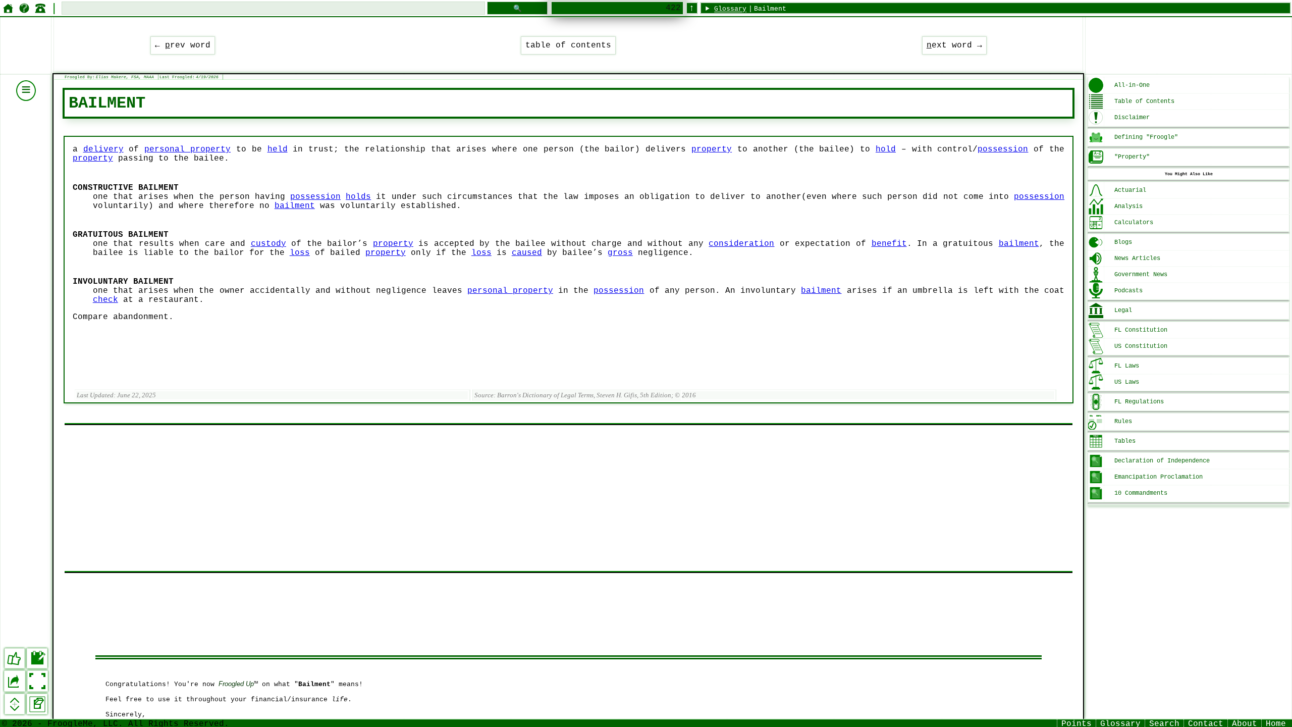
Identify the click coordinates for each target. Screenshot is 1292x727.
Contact (1205, 723)
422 (673, 8)
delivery (103, 149)
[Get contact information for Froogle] (40, 8)
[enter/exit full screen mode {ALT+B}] (37, 681)
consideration (741, 243)
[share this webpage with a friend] (14, 681)
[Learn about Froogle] (24, 8)
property (711, 149)
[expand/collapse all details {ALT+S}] (15, 704)
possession (1003, 149)
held (277, 149)
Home (1276, 723)
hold (886, 149)
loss (300, 252)
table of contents (568, 45)
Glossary (730, 9)
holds (358, 196)
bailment (295, 206)
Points (1076, 723)
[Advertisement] (367, 498)
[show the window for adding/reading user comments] (37, 658)
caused (527, 252)
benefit (889, 243)
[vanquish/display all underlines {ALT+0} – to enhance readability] (37, 704)
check (105, 299)
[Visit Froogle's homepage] (8, 8)
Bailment (770, 9)
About (1244, 723)
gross (620, 252)
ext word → (954, 45)
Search (1164, 723)
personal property (187, 149)
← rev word (182, 45)
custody (268, 243)
